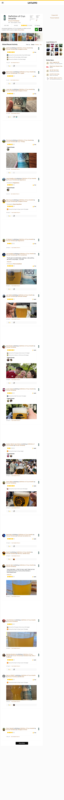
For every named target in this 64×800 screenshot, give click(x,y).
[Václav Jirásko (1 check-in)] (48, 50)
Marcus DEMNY (10, 675)
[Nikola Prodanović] (14, 173)
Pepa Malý (9, 534)
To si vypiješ (21, 73)
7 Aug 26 (8, 62)
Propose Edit (55, 15)
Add (40, 29)
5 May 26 (8, 736)
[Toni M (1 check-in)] (56, 46)
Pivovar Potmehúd (13, 21)
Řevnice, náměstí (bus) (24, 553)
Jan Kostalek (9, 253)
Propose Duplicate (54, 17)
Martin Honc (9, 71)
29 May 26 (8, 212)
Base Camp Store (17, 204)
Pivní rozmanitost (22, 255)
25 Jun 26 (8, 113)
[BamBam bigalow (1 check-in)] (48, 54)
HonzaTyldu (9, 346)
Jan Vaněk (9, 295)
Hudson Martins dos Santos (13, 444)
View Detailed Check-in (15, 62)
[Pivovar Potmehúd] (14, 66)
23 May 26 (8, 555)
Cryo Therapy (21, 141)
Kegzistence (22, 180)
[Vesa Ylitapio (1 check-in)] (52, 54)
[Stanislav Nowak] (14, 559)
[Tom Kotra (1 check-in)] (61, 50)
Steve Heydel (9, 728)
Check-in (36, 29)
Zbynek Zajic (9, 565)
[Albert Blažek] (16, 117)
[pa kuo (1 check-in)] (61, 46)
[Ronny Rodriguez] (14, 705)
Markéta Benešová (11, 654)
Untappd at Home (22, 49)
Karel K (8, 552)
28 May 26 (8, 247)
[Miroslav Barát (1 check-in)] (52, 50)
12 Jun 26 (8, 169)
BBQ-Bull (21, 676)
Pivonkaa (8, 140)
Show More (21, 30)
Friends (37, 44)
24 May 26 (8, 319)
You (41, 44)
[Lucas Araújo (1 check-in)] (52, 46)
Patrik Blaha (9, 481)
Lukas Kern (9, 89)
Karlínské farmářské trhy (24, 536)
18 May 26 (8, 701)
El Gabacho (9, 239)
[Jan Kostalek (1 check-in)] (56, 50)
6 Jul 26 (7, 80)
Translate (9, 261)
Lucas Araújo (9, 389)
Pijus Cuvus (9, 200)
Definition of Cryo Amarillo (24, 48)
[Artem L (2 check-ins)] (48, 46)
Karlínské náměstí (22, 296)
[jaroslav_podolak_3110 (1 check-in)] (61, 54)
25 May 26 (8, 285)
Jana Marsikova (10, 620)
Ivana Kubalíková (10, 178)
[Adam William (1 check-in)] (56, 54)
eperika (8, 48)
